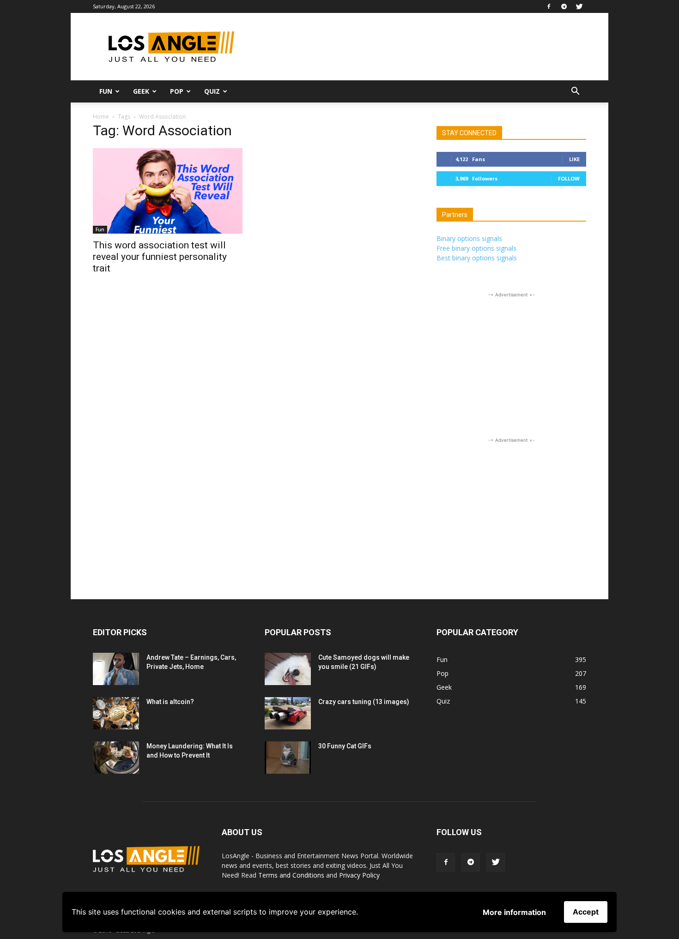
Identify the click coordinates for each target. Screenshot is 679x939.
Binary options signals (469, 238)
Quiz (212, 91)
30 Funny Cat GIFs (344, 746)
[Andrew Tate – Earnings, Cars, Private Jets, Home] (116, 669)
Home (101, 116)
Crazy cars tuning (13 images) (363, 701)
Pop (176, 91)
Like (574, 159)
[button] (575, 92)
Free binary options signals (476, 248)
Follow (569, 178)
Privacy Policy (359, 875)
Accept (586, 911)
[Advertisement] (418, 46)
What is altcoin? (170, 701)
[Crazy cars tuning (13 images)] (288, 713)
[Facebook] (549, 6)
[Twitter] (579, 6)
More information (514, 912)
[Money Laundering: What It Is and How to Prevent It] (116, 757)
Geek (141, 91)
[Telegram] (564, 6)
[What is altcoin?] (116, 713)
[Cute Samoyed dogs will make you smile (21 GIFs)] (288, 669)
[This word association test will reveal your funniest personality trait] (167, 191)
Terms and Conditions (291, 875)
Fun (105, 91)
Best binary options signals (476, 257)
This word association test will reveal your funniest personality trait (160, 257)
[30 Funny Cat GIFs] (288, 757)
